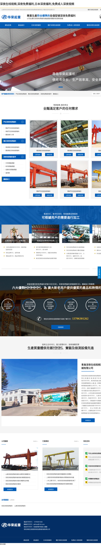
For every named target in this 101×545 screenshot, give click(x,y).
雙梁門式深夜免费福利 (12, 128)
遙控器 (8, 173)
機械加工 (55, 94)
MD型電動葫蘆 (10, 166)
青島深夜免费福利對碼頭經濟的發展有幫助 (59, 484)
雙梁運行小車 (10, 135)
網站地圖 (3, 544)
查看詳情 (49, 155)
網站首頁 (8, 25)
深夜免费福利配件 (46, 94)
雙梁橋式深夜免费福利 (12, 150)
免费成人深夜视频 (73, 25)
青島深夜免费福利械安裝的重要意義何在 (18, 477)
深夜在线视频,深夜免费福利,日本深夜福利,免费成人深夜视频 (37, 4)
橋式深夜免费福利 (33, 94)
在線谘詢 (60, 327)
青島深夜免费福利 (7, 506)
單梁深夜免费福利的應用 (13, 484)
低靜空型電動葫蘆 (11, 169)
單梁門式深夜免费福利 (12, 131)
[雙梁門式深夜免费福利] (43, 174)
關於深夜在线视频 (93, 9)
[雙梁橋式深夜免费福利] (43, 134)
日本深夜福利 (36, 25)
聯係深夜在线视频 (92, 540)
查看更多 (88, 420)
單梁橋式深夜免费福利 (12, 147)
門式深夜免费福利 (21, 94)
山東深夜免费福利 (20, 506)
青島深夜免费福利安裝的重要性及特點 (17, 481)
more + (35, 441)
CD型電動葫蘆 (10, 163)
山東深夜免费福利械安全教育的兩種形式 (18, 474)
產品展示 (21, 25)
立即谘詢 (37, 155)
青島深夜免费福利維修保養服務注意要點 (58, 474)
